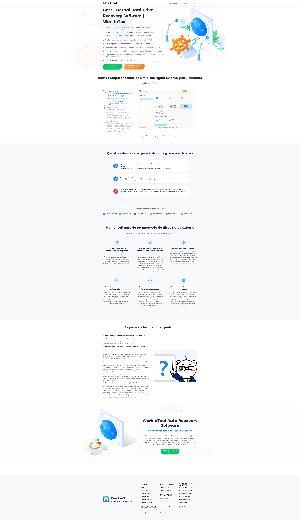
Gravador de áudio (164, 510)
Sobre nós (143, 487)
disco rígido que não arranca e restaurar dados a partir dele (133, 371)
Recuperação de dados (165, 513)
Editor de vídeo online (184, 499)
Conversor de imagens (165, 490)
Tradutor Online (183, 502)
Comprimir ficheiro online (185, 493)
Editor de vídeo (164, 498)
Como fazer (185, 3)
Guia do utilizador (167, 136)
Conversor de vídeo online (185, 496)
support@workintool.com (147, 513)
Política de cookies (145, 496)
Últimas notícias (145, 490)
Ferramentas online (172, 3)
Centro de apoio (145, 510)
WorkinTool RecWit (165, 501)
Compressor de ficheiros (166, 504)
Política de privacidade (146, 502)
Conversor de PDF (164, 487)
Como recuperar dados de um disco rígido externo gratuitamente (150, 78)
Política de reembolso (146, 499)
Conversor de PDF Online (185, 487)
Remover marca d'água (165, 507)
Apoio (193, 3)
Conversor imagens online (185, 490)
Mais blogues (148, 136)
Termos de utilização (146, 493)
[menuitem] (151, 3)
